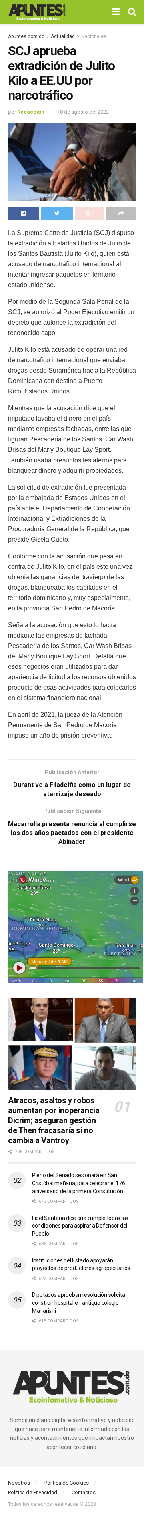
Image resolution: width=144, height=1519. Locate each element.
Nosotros (19, 1483)
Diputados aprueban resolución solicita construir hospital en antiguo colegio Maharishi (78, 1303)
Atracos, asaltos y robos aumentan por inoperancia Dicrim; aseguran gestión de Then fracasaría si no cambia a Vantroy (53, 1120)
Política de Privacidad (32, 1492)
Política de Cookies (66, 1483)
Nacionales (93, 36)
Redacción (30, 112)
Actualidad (63, 36)
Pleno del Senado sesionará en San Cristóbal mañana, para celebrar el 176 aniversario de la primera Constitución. (78, 1183)
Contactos (84, 1492)
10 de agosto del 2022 (83, 112)
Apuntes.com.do (26, 36)
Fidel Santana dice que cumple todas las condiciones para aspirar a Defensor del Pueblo (80, 1226)
